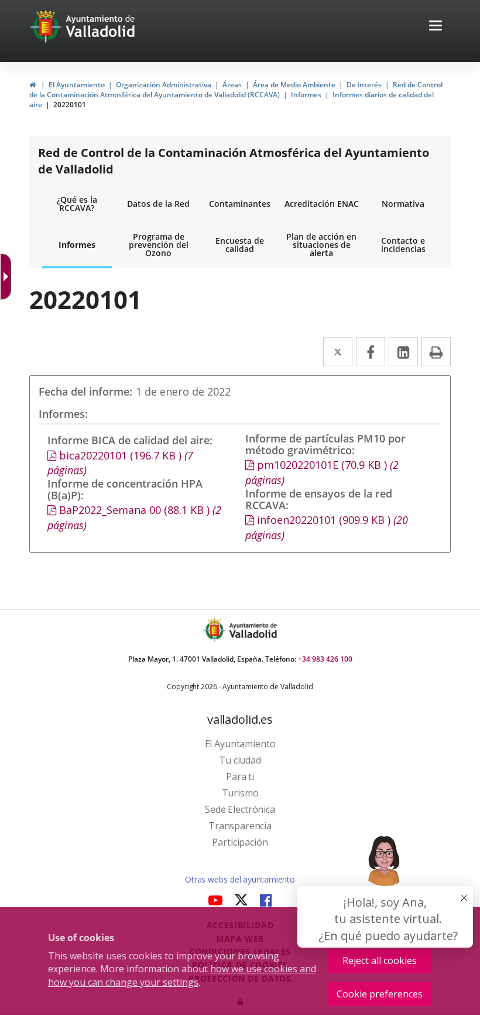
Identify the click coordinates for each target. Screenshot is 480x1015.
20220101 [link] (69, 105)
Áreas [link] (232, 85)
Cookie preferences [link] (380, 993)
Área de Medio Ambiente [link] (294, 85)
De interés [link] (364, 85)
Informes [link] (306, 95)
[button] (435, 27)
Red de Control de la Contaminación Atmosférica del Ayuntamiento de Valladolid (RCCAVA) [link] (236, 90)
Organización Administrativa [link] (163, 85)
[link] (32, 85)
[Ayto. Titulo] (252, 630)
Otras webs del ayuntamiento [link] (240, 879)
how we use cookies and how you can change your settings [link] (182, 975)
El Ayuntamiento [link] (77, 85)
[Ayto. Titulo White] (100, 26)
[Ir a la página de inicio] (47, 26)
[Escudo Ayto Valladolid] (215, 630)
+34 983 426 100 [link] (325, 659)
